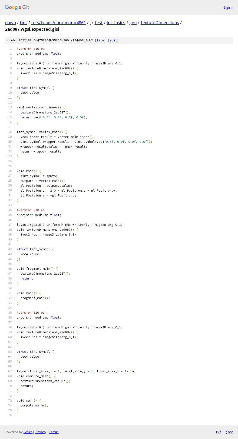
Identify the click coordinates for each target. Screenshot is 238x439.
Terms (54, 432)
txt (218, 432)
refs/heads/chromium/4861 (58, 22)
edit (113, 40)
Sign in (228, 7)
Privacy (40, 432)
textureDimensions (160, 22)
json (229, 432)
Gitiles (28, 432)
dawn (10, 22)
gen (133, 22)
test (99, 22)
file (100, 40)
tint (23, 22)
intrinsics (116, 22)
